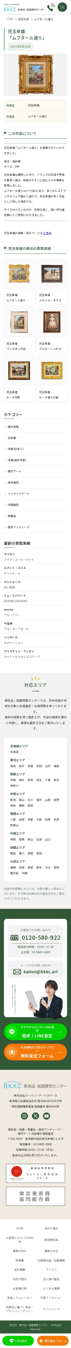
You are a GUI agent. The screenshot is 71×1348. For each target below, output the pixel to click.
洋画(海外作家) (17, 460)
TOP (10, 19)
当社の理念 (20, 1279)
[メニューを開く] (62, 7)
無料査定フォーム (56, 1341)
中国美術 (13, 505)
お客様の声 (20, 1288)
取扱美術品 (51, 1240)
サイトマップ (51, 1309)
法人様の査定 (51, 1279)
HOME (19, 1228)
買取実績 (23, 19)
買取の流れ (20, 1251)
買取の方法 (51, 1251)
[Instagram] (24, 1116)
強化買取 (13, 427)
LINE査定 (21, 1341)
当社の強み (51, 1228)
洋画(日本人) (15, 449)
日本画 (12, 438)
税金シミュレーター (19, 1298)
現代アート (14, 471)
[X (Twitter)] (35, 1116)
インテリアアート (19, 494)
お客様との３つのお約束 (20, 1240)
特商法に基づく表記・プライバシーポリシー (20, 1309)
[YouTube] (46, 1116)
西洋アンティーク (18, 527)
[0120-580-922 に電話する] (51, 7)
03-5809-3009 (42, 1144)
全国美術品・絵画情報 (51, 1260)
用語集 (20, 1260)
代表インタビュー (51, 1298)
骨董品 (12, 516)
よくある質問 (51, 1288)
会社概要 (19, 1270)
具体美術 (13, 482)
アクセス (51, 1270)
